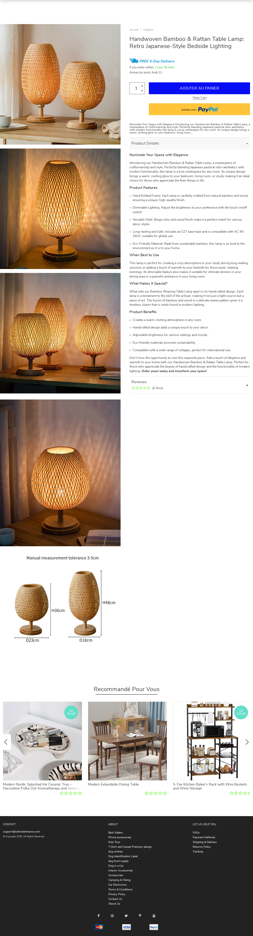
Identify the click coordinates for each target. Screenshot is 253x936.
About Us (114, 903)
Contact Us (115, 899)
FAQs (196, 832)
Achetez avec (189, 110)
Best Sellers (115, 832)
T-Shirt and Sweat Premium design (130, 847)
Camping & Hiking (119, 880)
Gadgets (148, 29)
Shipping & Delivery (205, 842)
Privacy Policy (116, 894)
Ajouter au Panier (199, 88)
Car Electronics (117, 884)
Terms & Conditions (120, 889)
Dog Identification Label (123, 856)
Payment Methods (204, 837)
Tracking (198, 851)
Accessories (115, 875)
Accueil (133, 29)
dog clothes (115, 851)
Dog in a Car (116, 866)
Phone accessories (119, 837)
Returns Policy (202, 847)
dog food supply (118, 861)
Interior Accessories (120, 870)
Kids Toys (114, 842)
